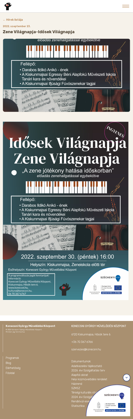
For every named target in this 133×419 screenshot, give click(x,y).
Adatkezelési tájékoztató (86, 366)
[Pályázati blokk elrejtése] (126, 377)
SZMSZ (75, 388)
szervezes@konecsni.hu (86, 349)
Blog (8, 363)
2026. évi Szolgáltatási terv (88, 370)
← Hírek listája (13, 19)
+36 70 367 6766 (82, 342)
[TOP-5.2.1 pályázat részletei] (106, 399)
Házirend (76, 383)
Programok (12, 358)
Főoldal (10, 373)
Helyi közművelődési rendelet (89, 379)
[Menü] (125, 6)
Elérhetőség (13, 368)
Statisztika (78, 406)
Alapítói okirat (79, 375)
